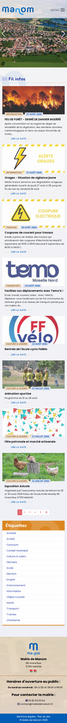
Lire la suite (18, 138)
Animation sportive (18, 394)
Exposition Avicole (17, 486)
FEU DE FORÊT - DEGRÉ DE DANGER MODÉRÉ (33, 119)
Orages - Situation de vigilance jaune (30, 178)
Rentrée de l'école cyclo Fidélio (26, 349)
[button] (63, 33)
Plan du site (43, 716)
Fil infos (17, 79)
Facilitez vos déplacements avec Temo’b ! (34, 291)
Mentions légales (26, 716)
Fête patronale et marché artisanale (30, 442)
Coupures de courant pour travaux (29, 232)
